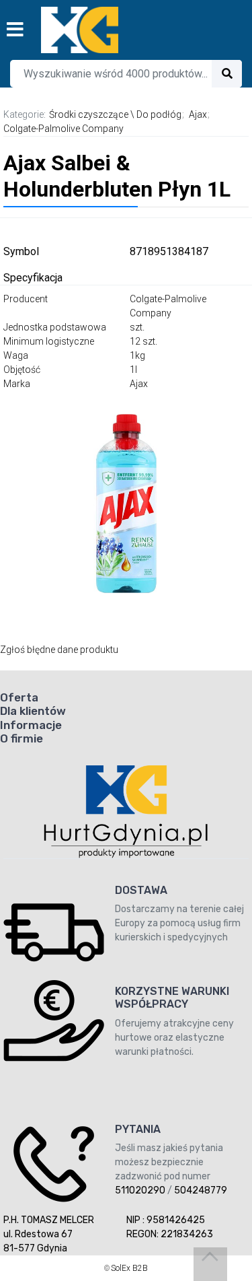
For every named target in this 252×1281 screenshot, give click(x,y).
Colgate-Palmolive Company (63, 128)
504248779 (200, 1190)
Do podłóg (158, 114)
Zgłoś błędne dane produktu (59, 649)
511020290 (140, 1190)
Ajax (198, 114)
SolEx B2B (129, 1268)
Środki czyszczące (88, 114)
